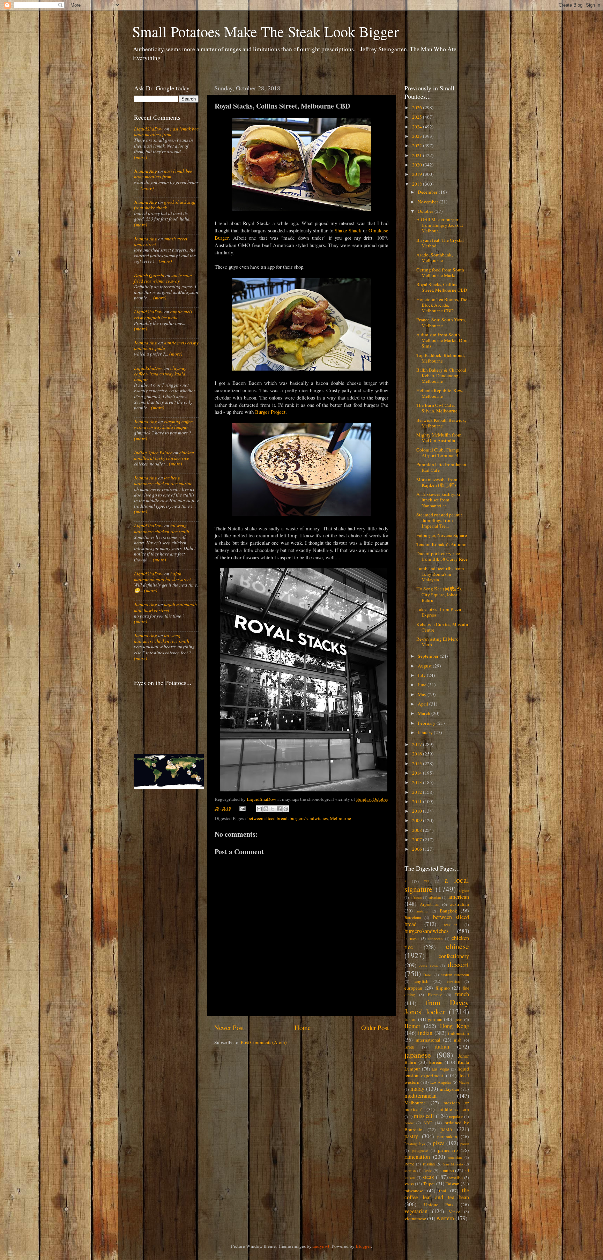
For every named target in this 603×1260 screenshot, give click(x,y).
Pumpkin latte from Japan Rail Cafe (441, 467)
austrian (422, 911)
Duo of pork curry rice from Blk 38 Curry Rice (442, 556)
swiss (409, 1183)
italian (441, 1046)
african (416, 897)
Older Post (375, 1027)
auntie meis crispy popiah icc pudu (163, 314)
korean (435, 1062)
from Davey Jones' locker (436, 1006)
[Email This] (259, 808)
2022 (417, 145)
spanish (447, 1170)
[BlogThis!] (265, 808)
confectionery (454, 956)
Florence (435, 994)
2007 (417, 839)
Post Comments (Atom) (264, 1042)
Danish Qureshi (149, 275)
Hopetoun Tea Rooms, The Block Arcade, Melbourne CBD (441, 305)
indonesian (458, 1033)
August (425, 666)
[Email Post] (242, 808)
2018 (417, 184)
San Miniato (452, 1164)
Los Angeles (440, 1082)
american (458, 897)
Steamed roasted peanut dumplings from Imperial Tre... (439, 520)
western (445, 1218)
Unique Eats (439, 1204)
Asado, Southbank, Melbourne (434, 257)
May (422, 694)
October (426, 211)
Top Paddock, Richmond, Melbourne (440, 358)
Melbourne (340, 818)
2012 (417, 792)
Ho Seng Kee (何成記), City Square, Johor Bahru (439, 594)
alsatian (435, 897)
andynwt (321, 1246)
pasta (446, 1129)
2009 (417, 820)
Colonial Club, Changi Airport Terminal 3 (438, 452)
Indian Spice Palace (153, 452)
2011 (417, 801)
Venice (454, 1211)
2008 (417, 830)
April (423, 704)
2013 (417, 782)
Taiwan (453, 1183)
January (426, 732)
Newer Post (229, 1027)
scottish (410, 1170)
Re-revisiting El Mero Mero (437, 642)
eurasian (453, 981)
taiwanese (413, 1190)
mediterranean (420, 1095)
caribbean (435, 938)
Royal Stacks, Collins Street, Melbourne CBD (441, 287)
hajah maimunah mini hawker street (162, 576)
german (435, 1019)
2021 (417, 155)
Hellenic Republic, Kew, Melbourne (439, 393)
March (424, 713)
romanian (455, 1157)
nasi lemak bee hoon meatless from (166, 131)
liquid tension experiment (436, 1072)
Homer (412, 1026)
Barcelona (412, 917)
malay (417, 1089)
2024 (417, 127)
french (462, 994)
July (422, 675)
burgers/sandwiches (309, 818)
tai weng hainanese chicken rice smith (161, 528)
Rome (409, 1163)
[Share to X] (272, 808)
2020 (417, 165)
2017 (417, 744)
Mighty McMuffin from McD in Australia (439, 437)
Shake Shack (348, 230)
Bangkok (448, 911)
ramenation (417, 1157)
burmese (411, 938)
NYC (428, 1122)
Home (303, 1027)
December (428, 192)
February (427, 723)
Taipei (429, 1183)
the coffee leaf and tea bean (436, 1193)
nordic (409, 1122)
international (428, 1040)
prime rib (448, 1150)
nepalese (456, 1116)
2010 (417, 811)
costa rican (428, 965)
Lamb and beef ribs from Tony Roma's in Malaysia (440, 574)
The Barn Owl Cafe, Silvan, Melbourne (436, 408)
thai (442, 1190)
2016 (417, 754)
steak (428, 1177)
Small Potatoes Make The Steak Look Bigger (265, 31)
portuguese (420, 1150)
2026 (417, 107)
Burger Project (270, 411)
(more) (140, 157)
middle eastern (453, 1109)
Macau (464, 1082)
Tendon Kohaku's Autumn (441, 544)
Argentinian (429, 904)
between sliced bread (267, 818)
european (413, 988)
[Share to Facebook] (279, 808)
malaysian (449, 1089)
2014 (417, 773)
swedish (456, 1177)
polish (464, 1143)
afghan (464, 890)
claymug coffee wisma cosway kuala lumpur (160, 373)
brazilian (450, 924)
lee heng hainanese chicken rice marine (163, 480)
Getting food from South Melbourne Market (440, 272)
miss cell (424, 1116)
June (422, 684)
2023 (417, 136)
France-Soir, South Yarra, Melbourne (441, 322)
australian (459, 904)
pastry (411, 1136)
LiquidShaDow (148, 129)
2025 (417, 117)
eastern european (455, 974)
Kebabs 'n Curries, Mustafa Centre (442, 627)
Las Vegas (440, 1069)
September (429, 656)
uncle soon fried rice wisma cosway (163, 278)
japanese (417, 1055)
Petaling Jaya (414, 1143)
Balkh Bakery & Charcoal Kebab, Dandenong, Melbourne (441, 375)
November (428, 202)
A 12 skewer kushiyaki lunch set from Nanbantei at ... (438, 499)
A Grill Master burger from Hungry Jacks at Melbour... (439, 225)
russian (429, 1163)
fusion (410, 1019)
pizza (439, 1143)
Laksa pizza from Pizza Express (438, 612)
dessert (458, 964)
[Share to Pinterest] (285, 808)
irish (457, 1040)
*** (426, 881)
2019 (417, 174)
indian (425, 1033)
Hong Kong (454, 1026)
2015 (417, 763)
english (422, 981)
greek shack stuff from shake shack (164, 205)
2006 (417, 849)
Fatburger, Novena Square (441, 535)
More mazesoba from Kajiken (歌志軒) (436, 482)
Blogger (363, 1246)
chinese (457, 946)
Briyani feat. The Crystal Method (440, 243)
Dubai (427, 974)
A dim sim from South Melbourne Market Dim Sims (442, 340)
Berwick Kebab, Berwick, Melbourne (441, 423)
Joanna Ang (145, 171)
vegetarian (415, 1211)
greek (458, 1019)
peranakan (447, 1136)
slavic (427, 1170)
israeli (409, 1047)
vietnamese (415, 1218)
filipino (443, 988)
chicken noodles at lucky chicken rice (164, 455)
